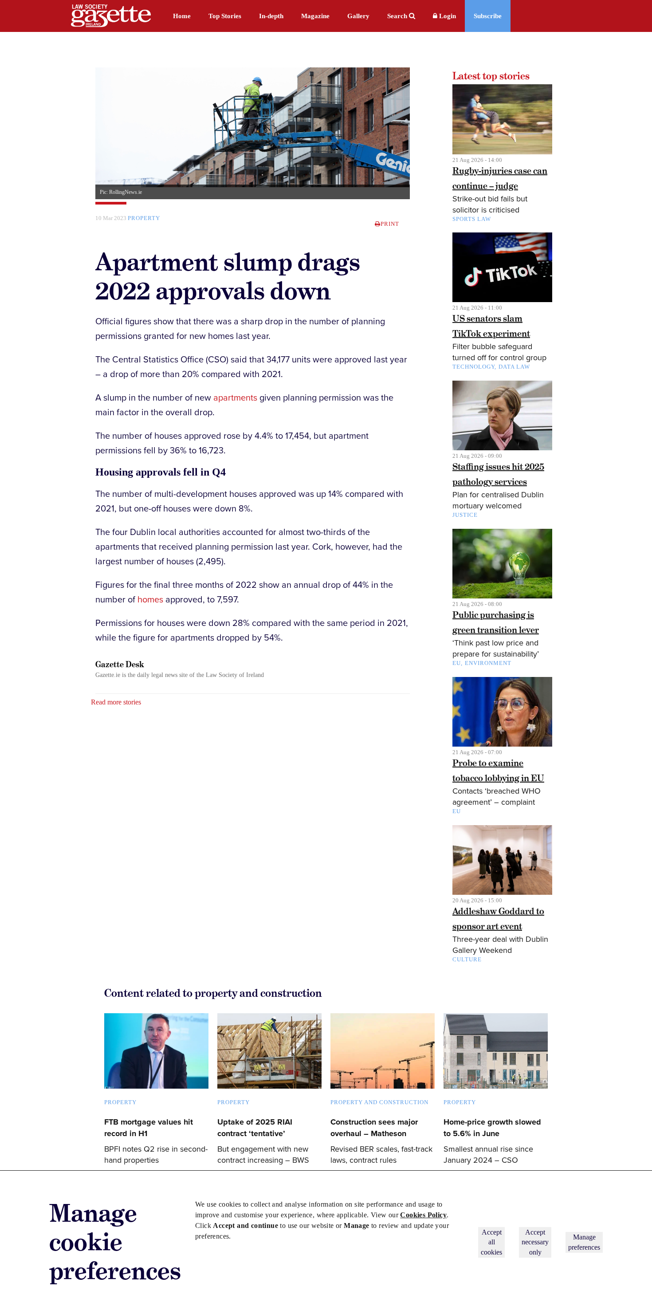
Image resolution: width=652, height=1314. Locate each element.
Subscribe (488, 16)
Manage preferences (584, 1242)
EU (456, 663)
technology (473, 366)
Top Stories (224, 16)
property (144, 218)
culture (467, 959)
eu (456, 811)
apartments (235, 398)
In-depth (271, 16)
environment (488, 663)
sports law (471, 219)
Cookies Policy (423, 1215)
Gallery (358, 16)
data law (514, 366)
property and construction (379, 1102)
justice (465, 514)
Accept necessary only (535, 1242)
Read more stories (116, 702)
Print (390, 223)
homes (150, 599)
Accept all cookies (491, 1242)
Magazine (315, 16)
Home (182, 16)
